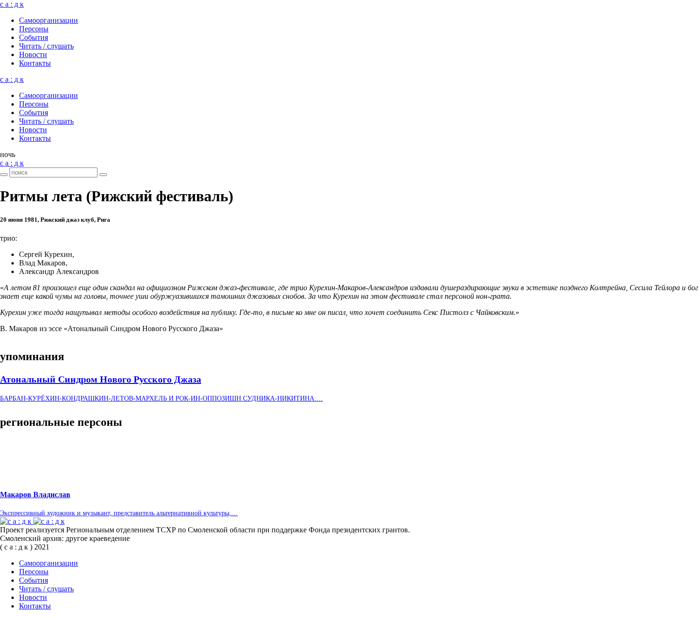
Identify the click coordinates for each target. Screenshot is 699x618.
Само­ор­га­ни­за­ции (48, 20)
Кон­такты (35, 63)
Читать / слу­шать (46, 46)
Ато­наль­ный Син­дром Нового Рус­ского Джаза (100, 379)
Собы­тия (33, 37)
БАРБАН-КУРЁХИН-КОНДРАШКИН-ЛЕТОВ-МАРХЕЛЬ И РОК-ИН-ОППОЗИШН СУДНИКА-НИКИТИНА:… (161, 398)
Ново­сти (33, 54)
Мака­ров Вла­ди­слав (35, 494)
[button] (7, 154)
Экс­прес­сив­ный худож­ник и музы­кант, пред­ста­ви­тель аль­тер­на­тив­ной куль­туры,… (119, 513)
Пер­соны (34, 29)
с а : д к (12, 4)
